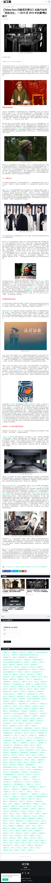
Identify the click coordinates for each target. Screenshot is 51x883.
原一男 (32, 747)
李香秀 (33, 718)
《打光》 (22, 737)
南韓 (5, 803)
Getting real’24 (35, 730)
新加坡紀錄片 (6, 818)
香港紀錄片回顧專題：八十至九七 (10, 767)
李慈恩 (5, 823)
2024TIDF (37, 728)
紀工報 (29, 878)
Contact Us (30, 880)
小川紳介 (21, 750)
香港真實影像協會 (30, 764)
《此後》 (32, 249)
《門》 (17, 442)
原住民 (19, 659)
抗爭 (27, 686)
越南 (37, 840)
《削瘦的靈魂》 (21, 693)
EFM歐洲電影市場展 (37, 769)
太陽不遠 (5, 811)
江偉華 (39, 686)
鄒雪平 (24, 842)
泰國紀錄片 (6, 828)
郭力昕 (17, 842)
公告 (21, 706)
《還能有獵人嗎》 (24, 794)
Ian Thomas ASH (33, 713)
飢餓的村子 (6, 847)
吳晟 (35, 806)
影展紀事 (12, 664)
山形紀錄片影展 (30, 750)
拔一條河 (42, 752)
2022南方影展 (31, 691)
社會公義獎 (6, 676)
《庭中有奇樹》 (37, 781)
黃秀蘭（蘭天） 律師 (8, 850)
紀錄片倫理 (34, 664)
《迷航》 (32, 742)
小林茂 (18, 813)
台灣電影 (44, 803)
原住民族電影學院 (27, 803)
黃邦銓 (16, 691)
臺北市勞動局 (18, 835)
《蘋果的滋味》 (24, 742)
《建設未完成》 (7, 784)
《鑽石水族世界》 (7, 745)
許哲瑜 (5, 840)
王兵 (24, 757)
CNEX (41, 711)
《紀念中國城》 (12, 404)
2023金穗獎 (40, 691)
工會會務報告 (7, 657)
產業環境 (20, 664)
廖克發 (16, 667)
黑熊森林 (34, 725)
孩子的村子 (32, 811)
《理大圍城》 (6, 706)
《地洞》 (18, 779)
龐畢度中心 (31, 850)
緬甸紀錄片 (27, 708)
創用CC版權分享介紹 (18, 747)
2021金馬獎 (44, 681)
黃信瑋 (19, 847)
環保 (15, 723)
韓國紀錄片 (21, 764)
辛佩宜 (5, 842)
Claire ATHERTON (7, 713)
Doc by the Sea (25, 730)
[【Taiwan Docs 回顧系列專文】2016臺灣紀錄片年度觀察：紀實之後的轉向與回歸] (13, 584)
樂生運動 (43, 823)
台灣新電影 (36, 803)
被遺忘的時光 (41, 759)
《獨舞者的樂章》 (25, 789)
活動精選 (25, 720)
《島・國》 (28, 781)
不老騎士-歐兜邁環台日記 (41, 796)
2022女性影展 (6, 684)
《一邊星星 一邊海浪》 (22, 703)
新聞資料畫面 (32, 818)
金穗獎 (43, 689)
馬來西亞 (6, 669)
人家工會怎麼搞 (18, 745)
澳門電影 (41, 828)
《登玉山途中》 (19, 740)
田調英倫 (39, 674)
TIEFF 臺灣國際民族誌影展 (9, 774)
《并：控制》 (6, 737)
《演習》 (8, 241)
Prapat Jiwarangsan (35, 772)
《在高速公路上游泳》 (32, 693)
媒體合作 (23, 811)
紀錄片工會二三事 (7, 667)
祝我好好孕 (19, 833)
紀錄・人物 (6, 654)
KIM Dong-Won (18, 732)
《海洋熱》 (41, 370)
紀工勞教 (27, 662)
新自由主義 (6, 754)
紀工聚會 (42, 669)
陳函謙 (43, 842)
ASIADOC (44, 728)
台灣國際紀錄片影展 (37, 659)
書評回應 (40, 818)
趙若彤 (43, 840)
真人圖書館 (22, 701)
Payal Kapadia (25, 772)
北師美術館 (30, 801)
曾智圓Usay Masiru (20, 820)
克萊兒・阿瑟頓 (7, 747)
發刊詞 (12, 708)
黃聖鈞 (17, 850)
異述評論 (14, 654)
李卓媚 (20, 718)
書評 (42, 706)
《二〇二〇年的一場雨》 (16, 715)
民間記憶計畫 (20, 825)
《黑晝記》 (15, 796)
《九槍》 (5, 715)
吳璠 (40, 806)
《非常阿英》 (6, 796)
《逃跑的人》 (14, 794)
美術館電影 (42, 833)
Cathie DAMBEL (16, 730)
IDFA (28, 701)
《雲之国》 (7, 485)
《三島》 (8, 476)
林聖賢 (25, 823)
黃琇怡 (40, 767)
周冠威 (5, 808)
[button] (1, 1)
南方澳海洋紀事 (39, 801)
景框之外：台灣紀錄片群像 (34, 698)
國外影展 (21, 686)
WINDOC (28, 774)
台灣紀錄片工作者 (37, 679)
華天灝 (39, 835)
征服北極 (5, 752)
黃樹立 (38, 847)
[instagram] (25, 873)
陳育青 (27, 725)
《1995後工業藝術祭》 (17, 370)
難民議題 (30, 845)
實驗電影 (5, 718)
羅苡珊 (20, 671)
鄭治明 (30, 842)
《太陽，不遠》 (36, 779)
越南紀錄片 (13, 762)
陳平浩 (41, 662)
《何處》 (16, 735)
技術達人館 (23, 698)
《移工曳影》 (6, 791)
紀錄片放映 (19, 708)
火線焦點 (33, 676)
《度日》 (14, 737)
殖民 (5, 825)
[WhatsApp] (20, 571)
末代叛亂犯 (30, 820)
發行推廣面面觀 (7, 681)
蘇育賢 (24, 681)
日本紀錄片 (35, 706)
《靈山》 (8, 164)
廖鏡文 (45, 813)
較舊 (48, 616)
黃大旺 (28, 767)
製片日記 (33, 838)
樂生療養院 (6, 757)
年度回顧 (38, 813)
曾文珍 (12, 820)
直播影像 (5, 833)
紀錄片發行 (38, 723)
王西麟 (25, 830)
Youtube (32, 732)
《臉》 (14, 791)
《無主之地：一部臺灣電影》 (8, 436)
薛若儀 (26, 838)
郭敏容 (36, 689)
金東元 (26, 762)
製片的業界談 (13, 725)
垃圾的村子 (41, 808)
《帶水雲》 (14, 485)
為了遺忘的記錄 (7, 723)
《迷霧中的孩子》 (42, 742)
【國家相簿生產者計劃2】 (24, 669)
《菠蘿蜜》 (15, 742)
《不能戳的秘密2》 (41, 732)
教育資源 (41, 816)
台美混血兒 (6, 806)
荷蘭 (26, 835)
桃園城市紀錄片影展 (33, 823)
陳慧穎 (15, 674)
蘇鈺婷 (5, 725)
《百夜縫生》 (35, 789)
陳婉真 (5, 711)
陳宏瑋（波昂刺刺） (8, 845)
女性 (27, 664)
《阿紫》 (5, 686)
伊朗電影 (23, 798)
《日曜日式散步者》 (9, 310)
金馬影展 (33, 762)
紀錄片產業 (27, 659)
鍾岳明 (37, 842)
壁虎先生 (33, 667)
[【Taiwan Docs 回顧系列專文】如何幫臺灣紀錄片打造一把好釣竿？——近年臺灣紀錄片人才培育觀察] (13, 601)
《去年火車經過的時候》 (18, 684)
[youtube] (28, 873)
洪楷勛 (21, 828)
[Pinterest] (23, 571)
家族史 (12, 813)
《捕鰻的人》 (29, 784)
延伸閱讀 (5, 816)
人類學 (26, 745)
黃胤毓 (23, 850)
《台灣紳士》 (25, 776)
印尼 (10, 803)
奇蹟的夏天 (13, 750)
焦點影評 (14, 701)
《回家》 (23, 735)
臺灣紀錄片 (13, 679)
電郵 (5, 629)
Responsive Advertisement (25, 856)
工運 (37, 750)
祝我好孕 (26, 833)
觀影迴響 (35, 708)
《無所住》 (42, 786)
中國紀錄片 (12, 696)
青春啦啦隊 (13, 764)
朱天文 (44, 820)
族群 (15, 657)
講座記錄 (27, 671)
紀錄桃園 (44, 757)
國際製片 (35, 715)
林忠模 (34, 669)
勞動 (5, 664)
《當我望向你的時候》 (8, 740)
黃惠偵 (25, 847)
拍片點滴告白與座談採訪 (9, 659)
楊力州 (18, 720)
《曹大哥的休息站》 (39, 737)
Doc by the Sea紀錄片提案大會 (20, 713)
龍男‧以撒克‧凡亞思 (7, 728)
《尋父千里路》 (7, 781)
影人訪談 (13, 718)
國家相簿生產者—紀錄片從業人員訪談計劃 (29, 654)
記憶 (30, 681)
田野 (30, 830)
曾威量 (5, 820)
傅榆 (28, 696)
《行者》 (36, 791)
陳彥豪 (17, 845)
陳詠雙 (23, 845)
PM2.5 (26, 732)
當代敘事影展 (38, 830)
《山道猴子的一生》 (18, 781)
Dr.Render (22, 674)
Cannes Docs (6, 730)
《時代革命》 (6, 786)
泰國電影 (14, 828)
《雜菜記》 (44, 794)
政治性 (34, 816)
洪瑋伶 (27, 828)
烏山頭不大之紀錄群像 (41, 652)
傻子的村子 (32, 798)
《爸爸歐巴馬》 (15, 789)
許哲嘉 (40, 838)
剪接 (27, 676)
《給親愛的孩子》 (30, 740)
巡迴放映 (27, 706)
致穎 (11, 835)
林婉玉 (5, 708)
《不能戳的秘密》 (7, 735)
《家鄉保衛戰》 (42, 735)
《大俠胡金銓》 (32, 735)
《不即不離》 (8, 549)
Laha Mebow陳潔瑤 (14, 772)
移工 (40, 676)
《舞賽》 (29, 791)
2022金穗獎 (21, 679)
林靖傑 (41, 754)
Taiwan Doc (33, 566)
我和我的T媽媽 (34, 752)
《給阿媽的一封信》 (41, 740)
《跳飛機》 (6, 794)
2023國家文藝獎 (28, 728)
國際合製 (5, 750)
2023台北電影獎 (18, 728)
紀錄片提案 (22, 689)
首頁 (3, 6)
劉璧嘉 (39, 798)
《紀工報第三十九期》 (9, 6)
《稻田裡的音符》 (19, 128)
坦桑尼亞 (33, 808)
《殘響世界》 (27, 404)
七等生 (41, 693)
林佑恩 (39, 718)
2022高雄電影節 (34, 711)
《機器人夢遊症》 (41, 281)
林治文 (5, 720)
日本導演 (21, 754)
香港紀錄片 (24, 667)
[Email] (25, 571)
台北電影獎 (35, 696)
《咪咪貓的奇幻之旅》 (8, 779)
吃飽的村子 (14, 806)
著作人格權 (13, 838)
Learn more (9, 876)
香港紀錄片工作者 (7, 691)
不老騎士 (31, 796)
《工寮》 (28, 679)
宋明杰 (5, 813)
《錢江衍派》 (20, 355)
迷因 (11, 842)
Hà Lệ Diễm (44, 730)
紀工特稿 (36, 757)
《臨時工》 (22, 791)
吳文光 (29, 806)
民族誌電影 (12, 825)
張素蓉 (19, 816)
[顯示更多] (28, 571)
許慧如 (21, 725)
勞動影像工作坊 (13, 801)
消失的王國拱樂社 (15, 757)
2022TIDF (23, 691)
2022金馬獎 (20, 676)
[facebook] (22, 873)
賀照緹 (40, 667)
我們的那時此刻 (24, 752)
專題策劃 (28, 566)
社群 (12, 833)
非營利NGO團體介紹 (14, 711)
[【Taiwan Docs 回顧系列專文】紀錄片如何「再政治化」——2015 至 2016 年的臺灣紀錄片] (37, 584)
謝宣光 (18, 840)
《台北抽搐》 (8, 365)
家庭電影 (14, 698)
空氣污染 (21, 723)
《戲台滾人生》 (14, 113)
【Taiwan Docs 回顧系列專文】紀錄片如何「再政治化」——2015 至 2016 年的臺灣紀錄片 (37, 591)
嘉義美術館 (26, 808)
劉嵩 (26, 747)
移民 (45, 676)
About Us (24, 880)
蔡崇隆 (27, 759)
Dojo (29, 769)
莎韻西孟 (32, 835)
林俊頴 (18, 823)
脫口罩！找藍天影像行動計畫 (16, 759)
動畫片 (5, 801)
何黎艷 (39, 745)
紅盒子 (5, 759)
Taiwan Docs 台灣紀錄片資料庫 (12, 61)
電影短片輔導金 (39, 845)
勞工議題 (22, 801)
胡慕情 (5, 679)
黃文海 (32, 847)
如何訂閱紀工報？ (14, 811)
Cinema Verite (14, 769)
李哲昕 (28, 754)
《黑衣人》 (23, 796)
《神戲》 (28, 116)
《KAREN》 (6, 776)
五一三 (5, 798)
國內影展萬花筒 (23, 657)
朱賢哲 (44, 698)
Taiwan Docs (20, 774)
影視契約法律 (26, 816)
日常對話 (14, 754)
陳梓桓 (5, 764)
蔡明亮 (33, 759)
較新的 (3, 616)
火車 (45, 686)
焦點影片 (23, 652)
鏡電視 (42, 708)
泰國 (39, 825)
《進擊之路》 (8, 190)
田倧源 (30, 757)
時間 (33, 686)
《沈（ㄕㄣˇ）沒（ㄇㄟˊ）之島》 (36, 487)
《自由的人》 (6, 742)
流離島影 (32, 720)
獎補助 (18, 830)
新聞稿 (24, 818)
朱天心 (37, 820)
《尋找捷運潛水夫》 (30, 288)
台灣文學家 (13, 686)
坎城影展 (42, 715)
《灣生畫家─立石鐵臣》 (35, 492)
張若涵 (43, 750)
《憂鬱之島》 (27, 715)
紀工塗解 (34, 662)
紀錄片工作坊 (16, 681)
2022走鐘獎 (24, 711)
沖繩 (34, 825)
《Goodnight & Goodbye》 (9, 693)
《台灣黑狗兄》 (35, 776)
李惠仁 (34, 754)
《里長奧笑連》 (35, 794)
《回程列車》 (29, 684)
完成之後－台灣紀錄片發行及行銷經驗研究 (12, 662)
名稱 (5, 633)
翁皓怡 (5, 835)
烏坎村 (5, 830)
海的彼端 (34, 828)
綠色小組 (29, 689)
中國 (5, 696)
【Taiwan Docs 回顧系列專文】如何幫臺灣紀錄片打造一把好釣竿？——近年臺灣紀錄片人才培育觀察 (13, 609)
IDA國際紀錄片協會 (7, 732)
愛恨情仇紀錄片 (14, 752)
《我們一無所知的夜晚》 (18, 784)
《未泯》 (14, 786)
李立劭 (12, 823)
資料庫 (31, 840)
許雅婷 (5, 762)
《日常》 (38, 784)
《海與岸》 (23, 786)
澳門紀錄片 (40, 720)
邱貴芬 (20, 762)
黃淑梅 (34, 767)
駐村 (13, 847)
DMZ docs (22, 769)
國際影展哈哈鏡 (33, 657)
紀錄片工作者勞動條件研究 (9, 671)
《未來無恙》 (7, 674)
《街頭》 (14, 706)
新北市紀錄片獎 (16, 818)
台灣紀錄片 (17, 566)
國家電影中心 (23, 566)
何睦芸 (32, 745)
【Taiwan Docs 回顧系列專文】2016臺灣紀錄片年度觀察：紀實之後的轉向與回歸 (13, 590)
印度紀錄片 (17, 803)
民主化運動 (6, 701)
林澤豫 (12, 720)
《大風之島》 (26, 779)
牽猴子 (12, 830)
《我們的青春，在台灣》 (40, 684)
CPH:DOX (5, 769)
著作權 (20, 838)
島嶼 (31, 813)
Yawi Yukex (36, 774)
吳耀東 (43, 696)
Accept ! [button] (5, 879)
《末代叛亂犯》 (31, 191)
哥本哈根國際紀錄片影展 (15, 808)
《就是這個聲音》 (33, 123)
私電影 (5, 689)
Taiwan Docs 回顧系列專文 (41, 566)
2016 (13, 676)
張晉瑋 (12, 816)
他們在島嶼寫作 (21, 696)
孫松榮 (39, 811)
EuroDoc (5, 772)
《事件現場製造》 (15, 776)
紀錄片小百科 (13, 689)
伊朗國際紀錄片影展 (14, 798)
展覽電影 (25, 813)
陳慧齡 (40, 762)
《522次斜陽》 (43, 713)
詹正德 (36, 681)
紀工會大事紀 (29, 723)
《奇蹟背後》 (31, 287)
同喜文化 (22, 806)
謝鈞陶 (25, 840)
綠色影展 (34, 833)
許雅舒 (12, 840)
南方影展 (28, 474)
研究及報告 (31, 652)
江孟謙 (28, 825)
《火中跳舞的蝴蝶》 (32, 786)
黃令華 (13, 669)
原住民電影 (40, 747)
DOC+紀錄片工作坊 (37, 671)
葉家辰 (5, 838)
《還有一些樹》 (31, 674)
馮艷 (21, 767)
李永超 (26, 718)
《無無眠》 (6, 789)
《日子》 (29, 737)
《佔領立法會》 (43, 703)
